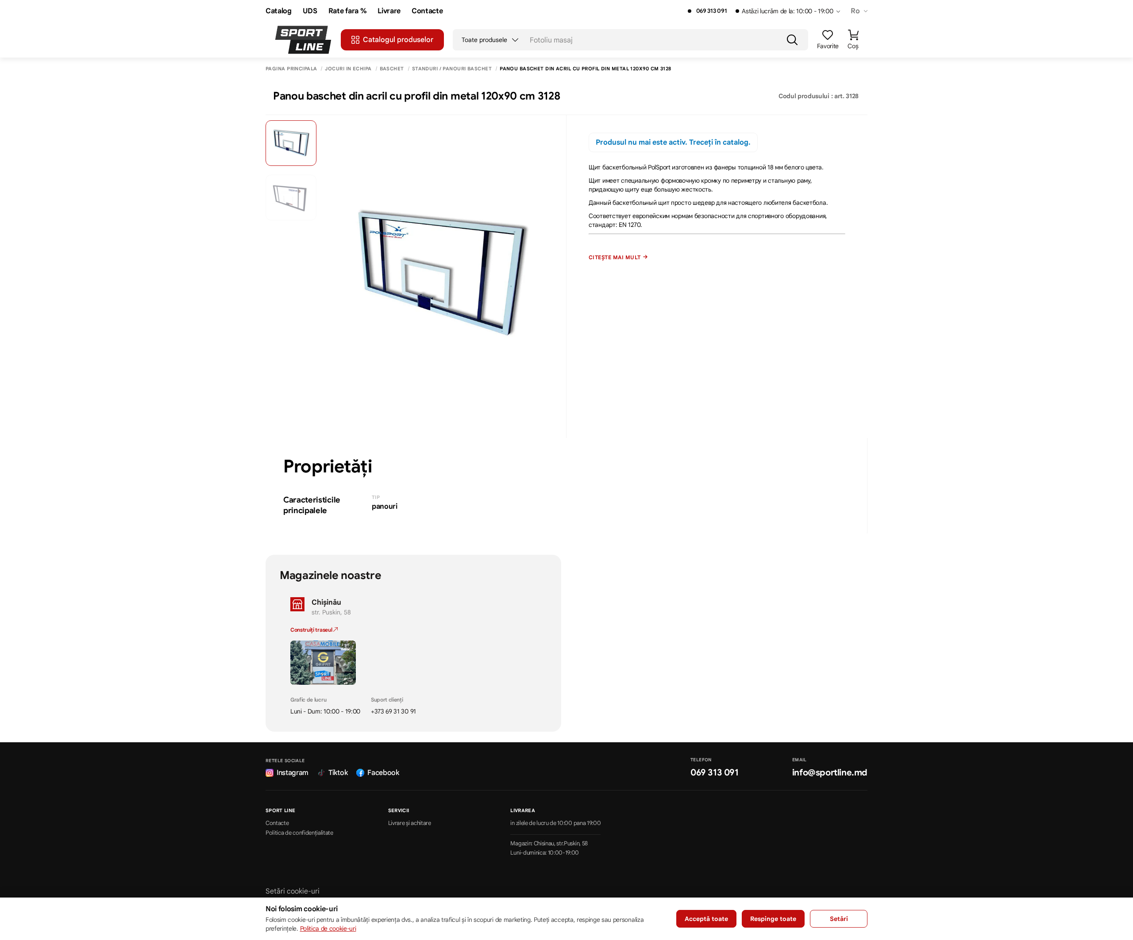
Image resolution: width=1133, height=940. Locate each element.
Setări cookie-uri (293, 891)
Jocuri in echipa (348, 68)
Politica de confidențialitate (299, 832)
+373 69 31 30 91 (393, 711)
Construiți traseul (311, 629)
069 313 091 (711, 11)
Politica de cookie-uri (328, 928)
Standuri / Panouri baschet (452, 68)
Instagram (292, 772)
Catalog (279, 11)
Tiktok (337, 772)
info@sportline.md (829, 772)
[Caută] (792, 40)
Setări (839, 919)
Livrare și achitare (409, 823)
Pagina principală (291, 68)
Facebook (383, 772)
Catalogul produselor (398, 39)
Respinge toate (773, 919)
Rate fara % (347, 11)
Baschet (392, 68)
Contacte (427, 11)
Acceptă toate (706, 919)
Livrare (389, 11)
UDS (310, 11)
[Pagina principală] (303, 40)
